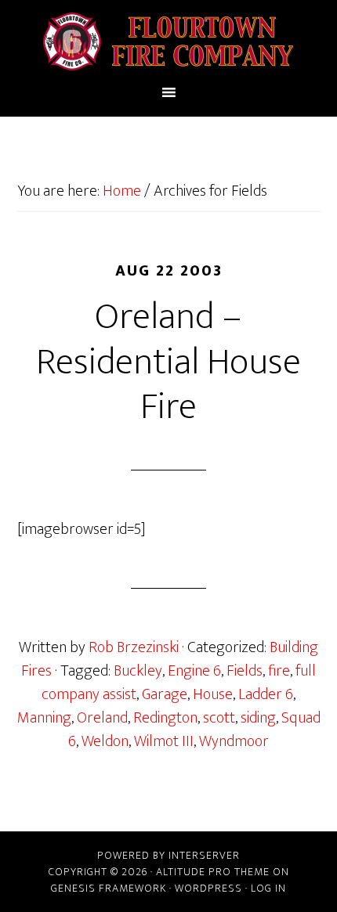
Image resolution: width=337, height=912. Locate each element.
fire (279, 671)
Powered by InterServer (168, 855)
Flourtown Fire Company (169, 41)
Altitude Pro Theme (213, 872)
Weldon (105, 741)
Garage (164, 694)
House (213, 694)
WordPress (208, 888)
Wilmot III (164, 741)
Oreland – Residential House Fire (168, 362)
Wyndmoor (234, 741)
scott (219, 718)
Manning (44, 718)
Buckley (138, 671)
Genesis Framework (108, 888)
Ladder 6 (265, 694)
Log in (268, 888)
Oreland (102, 718)
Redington (165, 718)
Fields (244, 671)
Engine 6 (194, 671)
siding (258, 718)
